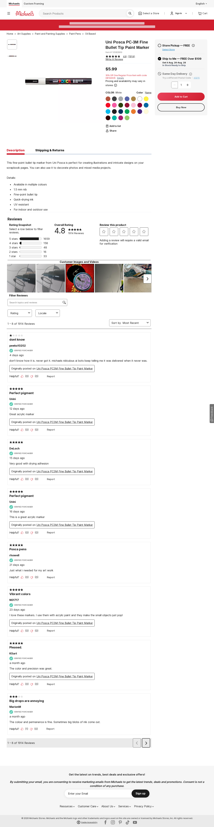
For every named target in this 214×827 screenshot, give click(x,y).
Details (120, 78)
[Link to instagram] (113, 822)
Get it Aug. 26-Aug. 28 (174, 62)
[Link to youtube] (135, 822)
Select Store (168, 49)
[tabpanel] (79, 183)
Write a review (114, 59)
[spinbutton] (181, 85)
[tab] (16, 150)
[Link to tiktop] (127, 822)
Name (148, 92)
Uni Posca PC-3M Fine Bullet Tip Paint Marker (127, 45)
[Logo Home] (25, 13)
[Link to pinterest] (120, 822)
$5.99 (111, 69)
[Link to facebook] (105, 822)
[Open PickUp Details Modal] (193, 45)
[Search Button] (130, 13)
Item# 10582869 (113, 52)
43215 (197, 78)
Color (139, 92)
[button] (128, 83)
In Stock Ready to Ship (174, 65)
